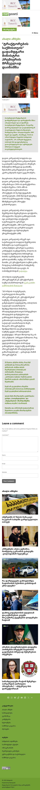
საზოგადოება (7, 713)
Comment (5, 435)
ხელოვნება (6, 722)
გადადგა (23, 271)
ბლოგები (5, 729)
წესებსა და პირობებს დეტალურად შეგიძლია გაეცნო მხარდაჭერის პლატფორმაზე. (19, 410)
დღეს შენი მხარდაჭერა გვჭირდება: (19, 396)
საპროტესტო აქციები (10, 744)
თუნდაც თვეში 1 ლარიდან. (16, 403)
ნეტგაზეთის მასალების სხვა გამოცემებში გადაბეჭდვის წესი (16, 786)
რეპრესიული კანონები (10, 751)
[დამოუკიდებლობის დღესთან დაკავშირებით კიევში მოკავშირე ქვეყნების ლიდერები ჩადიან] (20, 600)
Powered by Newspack (8, 783)
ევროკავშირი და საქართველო (13, 754)
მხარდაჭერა (9, 29)
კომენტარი (6, 719)
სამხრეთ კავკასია (9, 726)
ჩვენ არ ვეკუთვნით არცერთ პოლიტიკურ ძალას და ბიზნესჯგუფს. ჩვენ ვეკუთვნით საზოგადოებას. (20, 388)
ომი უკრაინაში (7, 748)
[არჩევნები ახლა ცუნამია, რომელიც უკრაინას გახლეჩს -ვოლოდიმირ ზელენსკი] (20, 536)
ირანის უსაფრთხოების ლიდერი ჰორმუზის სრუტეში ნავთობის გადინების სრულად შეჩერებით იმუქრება (19, 651)
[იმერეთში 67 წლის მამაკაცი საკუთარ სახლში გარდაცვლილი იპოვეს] (20, 504)
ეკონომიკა (6, 716)
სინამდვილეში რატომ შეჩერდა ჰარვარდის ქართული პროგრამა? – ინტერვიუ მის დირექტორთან (19, 685)
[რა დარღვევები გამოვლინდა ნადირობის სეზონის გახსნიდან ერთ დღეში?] (20, 568)
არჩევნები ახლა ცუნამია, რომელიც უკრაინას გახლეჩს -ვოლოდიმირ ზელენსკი (17, 551)
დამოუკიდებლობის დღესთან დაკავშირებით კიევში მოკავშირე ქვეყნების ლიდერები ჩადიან (20, 616)
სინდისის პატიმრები (10, 741)
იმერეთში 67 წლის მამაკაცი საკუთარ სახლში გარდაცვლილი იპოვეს (20, 519)
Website (4, 472)
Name (4, 455)
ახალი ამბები (11, 39)
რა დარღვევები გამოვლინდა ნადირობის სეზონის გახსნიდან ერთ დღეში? (19, 583)
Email (3, 463)
